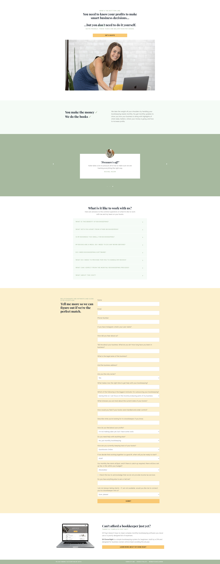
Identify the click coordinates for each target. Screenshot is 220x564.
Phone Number (103, 318)
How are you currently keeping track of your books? (116, 446)
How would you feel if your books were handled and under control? (122, 410)
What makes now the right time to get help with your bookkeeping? (122, 383)
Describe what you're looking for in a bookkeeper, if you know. (120, 419)
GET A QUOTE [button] (110, 35)
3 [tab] (113, 186)
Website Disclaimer (156, 561)
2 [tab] (110, 186)
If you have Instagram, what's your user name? (114, 327)
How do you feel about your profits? (110, 428)
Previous (53, 164)
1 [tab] (107, 186)
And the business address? (107, 365)
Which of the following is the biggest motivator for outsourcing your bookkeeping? (128, 392)
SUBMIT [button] (128, 501)
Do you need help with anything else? (111, 437)
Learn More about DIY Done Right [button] (133, 547)
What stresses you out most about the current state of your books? (122, 401)
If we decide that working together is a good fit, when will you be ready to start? (127, 455)
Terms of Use (130, 561)
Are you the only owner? (106, 374)
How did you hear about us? (107, 336)
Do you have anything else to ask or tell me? (113, 479)
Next (167, 164)
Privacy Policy (142, 561)
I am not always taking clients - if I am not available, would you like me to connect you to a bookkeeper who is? (127, 489)
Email (99, 309)
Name (99, 300)
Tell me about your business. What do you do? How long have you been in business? (124, 346)
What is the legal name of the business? (112, 356)
